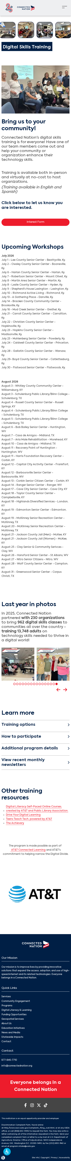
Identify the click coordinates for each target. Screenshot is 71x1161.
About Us (6, 1024)
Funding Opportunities (14, 1015)
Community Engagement (15, 1001)
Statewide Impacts (12, 1037)
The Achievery (15, 823)
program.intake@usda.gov (22, 1146)
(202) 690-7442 (56, 1143)
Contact (6, 1042)
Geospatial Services (12, 1019)
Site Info (35, 1158)
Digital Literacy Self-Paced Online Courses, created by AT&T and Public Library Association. (37, 808)
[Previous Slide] (59, 689)
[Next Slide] (66, 689)
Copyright (45, 1158)
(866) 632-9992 (21, 1131)
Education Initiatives (13, 1028)
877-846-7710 (9, 1060)
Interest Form (35, 222)
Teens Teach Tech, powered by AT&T (29, 819)
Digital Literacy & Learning (16, 1010)
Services (6, 997)
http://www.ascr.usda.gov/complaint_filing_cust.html (29, 1128)
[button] (7, 1151)
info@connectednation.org (16, 1066)
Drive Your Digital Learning (23, 815)
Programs (6, 1006)
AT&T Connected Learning (28, 850)
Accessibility (64, 1158)
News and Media (10, 1033)
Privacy (54, 1158)
